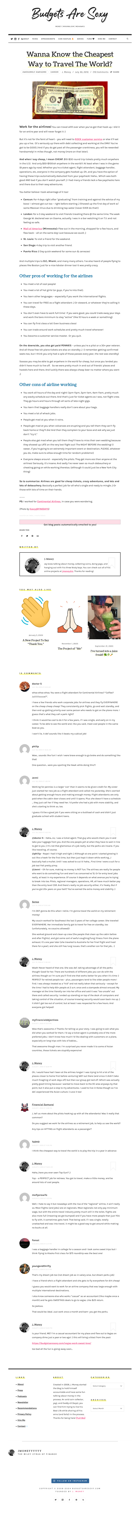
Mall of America (32, 228)
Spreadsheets (48, 39)
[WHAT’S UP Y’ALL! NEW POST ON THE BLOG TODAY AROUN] (85, 1467)
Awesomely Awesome (34, 72)
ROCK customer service (88, 139)
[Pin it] (32, 536)
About (26, 39)
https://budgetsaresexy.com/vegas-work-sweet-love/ (61, 1343)
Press (20, 1390)
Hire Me (101, 39)
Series (80, 39)
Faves (35, 39)
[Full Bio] (80, 1418)
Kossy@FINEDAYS (39, 508)
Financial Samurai (43, 1104)
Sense (35, 901)
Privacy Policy (24, 1414)
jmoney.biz (67, 571)
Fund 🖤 (91, 39)
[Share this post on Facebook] (21, 536)
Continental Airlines (49, 501)
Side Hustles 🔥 (66, 39)
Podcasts (22, 1396)
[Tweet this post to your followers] (27, 536)
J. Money (37, 828)
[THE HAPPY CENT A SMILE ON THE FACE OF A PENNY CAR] (54, 1467)
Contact (113, 39)
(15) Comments (101, 72)
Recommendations (27, 1408)
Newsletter (23, 1402)
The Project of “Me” (70, 648)
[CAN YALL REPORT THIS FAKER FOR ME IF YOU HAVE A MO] (116, 1467)
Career (55, 72)
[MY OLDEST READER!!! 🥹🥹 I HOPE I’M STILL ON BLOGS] (23, 1467)
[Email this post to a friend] (37, 536)
